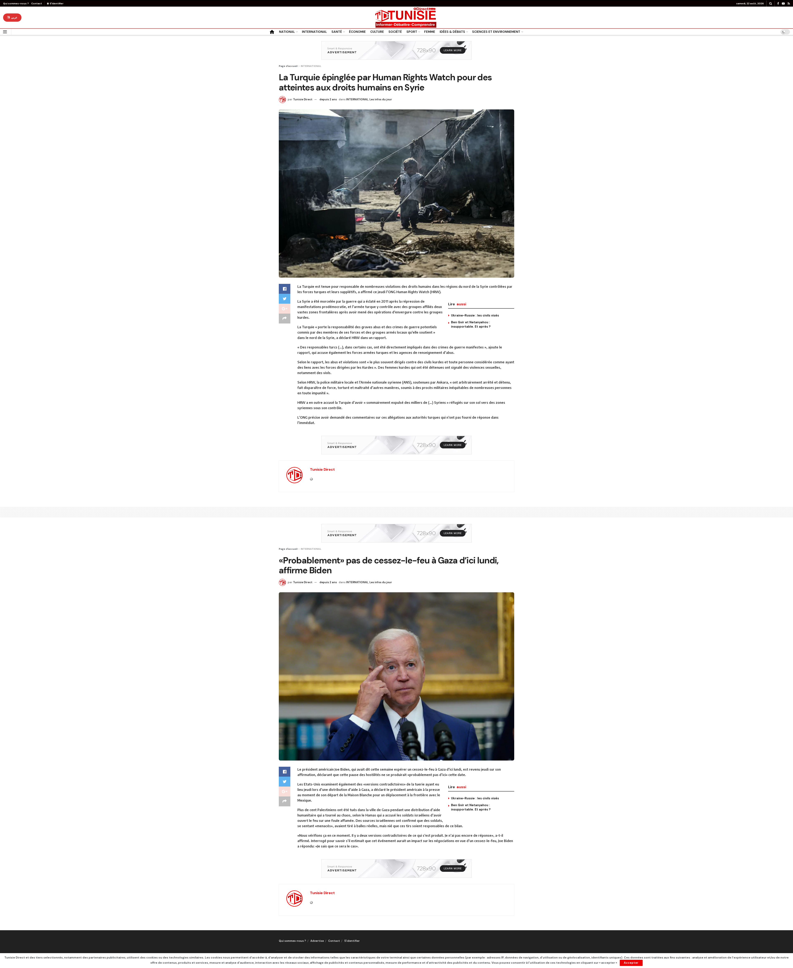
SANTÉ (336, 32)
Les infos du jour (380, 99)
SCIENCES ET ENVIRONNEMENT (496, 32)
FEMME (429, 32)
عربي (13, 17)
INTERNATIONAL (314, 32)
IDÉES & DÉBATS (452, 32)
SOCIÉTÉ (395, 32)
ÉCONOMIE (357, 32)
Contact (36, 3)
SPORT (411, 32)
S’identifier (352, 941)
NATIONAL (287, 32)
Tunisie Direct (302, 99)
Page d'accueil (288, 66)
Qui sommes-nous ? (16, 3)
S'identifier (56, 3)
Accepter (631, 962)
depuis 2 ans (328, 99)
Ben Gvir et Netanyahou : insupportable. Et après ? (471, 324)
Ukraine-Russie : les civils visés (475, 315)
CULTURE (377, 32)
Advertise (317, 941)
